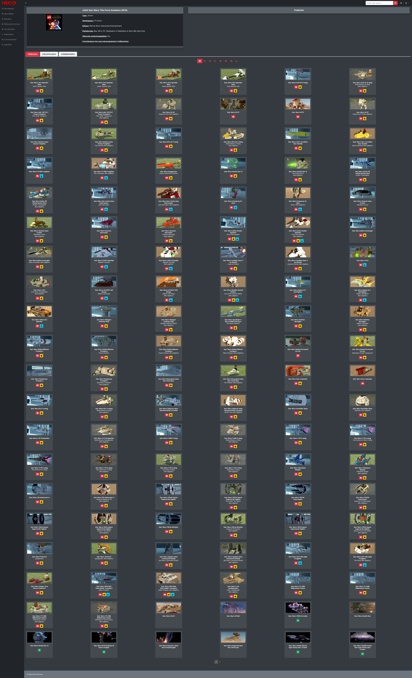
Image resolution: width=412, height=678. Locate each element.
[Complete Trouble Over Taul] (170, 178)
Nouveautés (9, 8)
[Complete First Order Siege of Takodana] (104, 594)
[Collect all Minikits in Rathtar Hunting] (300, 326)
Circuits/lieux (9, 29)
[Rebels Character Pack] (300, 563)
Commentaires (11, 39)
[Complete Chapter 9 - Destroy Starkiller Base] (300, 442)
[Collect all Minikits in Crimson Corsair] (41, 502)
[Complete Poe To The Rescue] (364, 179)
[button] (401, 3)
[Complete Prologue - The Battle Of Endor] (41, 90)
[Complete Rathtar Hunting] (235, 327)
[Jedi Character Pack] (106, 209)
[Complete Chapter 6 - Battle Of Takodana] (41, 474)
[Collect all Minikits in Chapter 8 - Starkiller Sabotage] (170, 118)
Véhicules (32, 54)
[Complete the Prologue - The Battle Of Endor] (170, 442)
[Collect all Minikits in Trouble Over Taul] (235, 268)
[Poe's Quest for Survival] (237, 239)
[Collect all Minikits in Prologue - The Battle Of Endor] (364, 118)
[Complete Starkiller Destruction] (235, 176)
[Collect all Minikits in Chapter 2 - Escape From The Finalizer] (170, 385)
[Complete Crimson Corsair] (300, 148)
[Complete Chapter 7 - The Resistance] (364, 357)
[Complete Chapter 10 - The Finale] (170, 503)
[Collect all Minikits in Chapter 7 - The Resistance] (300, 87)
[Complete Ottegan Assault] (106, 326)
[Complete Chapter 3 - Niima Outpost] (300, 592)
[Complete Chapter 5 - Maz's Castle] (364, 209)
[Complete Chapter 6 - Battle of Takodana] (106, 476)
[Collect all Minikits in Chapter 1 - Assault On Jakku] (41, 120)
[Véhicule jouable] (37, 90)
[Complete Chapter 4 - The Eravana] (41, 148)
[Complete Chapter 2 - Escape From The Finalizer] (300, 533)
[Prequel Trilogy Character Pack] (300, 296)
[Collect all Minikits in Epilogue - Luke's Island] (41, 413)
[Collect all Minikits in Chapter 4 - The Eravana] (170, 531)
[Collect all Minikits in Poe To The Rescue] (41, 442)
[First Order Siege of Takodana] (108, 594)
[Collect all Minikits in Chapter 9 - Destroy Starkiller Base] (300, 503)
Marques (7, 19)
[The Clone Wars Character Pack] (106, 266)
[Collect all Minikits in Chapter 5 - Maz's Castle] (170, 146)
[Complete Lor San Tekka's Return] (106, 90)
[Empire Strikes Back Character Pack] (235, 207)
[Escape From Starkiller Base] (364, 264)
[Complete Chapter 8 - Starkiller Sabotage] (235, 90)
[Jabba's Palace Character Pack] (106, 298)
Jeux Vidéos (9, 14)
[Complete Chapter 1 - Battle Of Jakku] (364, 444)
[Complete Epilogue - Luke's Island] (235, 596)
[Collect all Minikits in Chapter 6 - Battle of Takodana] (170, 565)
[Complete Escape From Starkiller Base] (233, 300)
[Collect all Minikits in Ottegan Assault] (41, 533)
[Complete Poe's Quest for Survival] (233, 239)
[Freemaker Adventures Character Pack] (41, 176)
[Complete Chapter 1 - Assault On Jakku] (300, 383)
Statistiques (9, 34)
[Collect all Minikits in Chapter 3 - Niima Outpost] (41, 563)
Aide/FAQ (8, 44)
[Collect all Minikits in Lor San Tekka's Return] (41, 355)
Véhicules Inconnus (12, 24)
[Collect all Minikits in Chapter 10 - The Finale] (300, 413)
